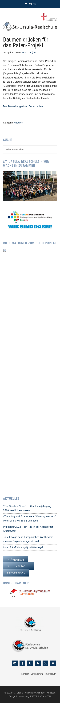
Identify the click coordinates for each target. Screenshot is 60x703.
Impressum (50, 674)
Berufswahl (16, 572)
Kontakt (25, 674)
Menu (32, 4)
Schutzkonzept (18, 566)
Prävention (15, 559)
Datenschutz (37, 674)
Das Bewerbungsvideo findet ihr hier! (23, 106)
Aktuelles (18, 122)
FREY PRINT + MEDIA (40, 696)
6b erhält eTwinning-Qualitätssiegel (23, 547)
